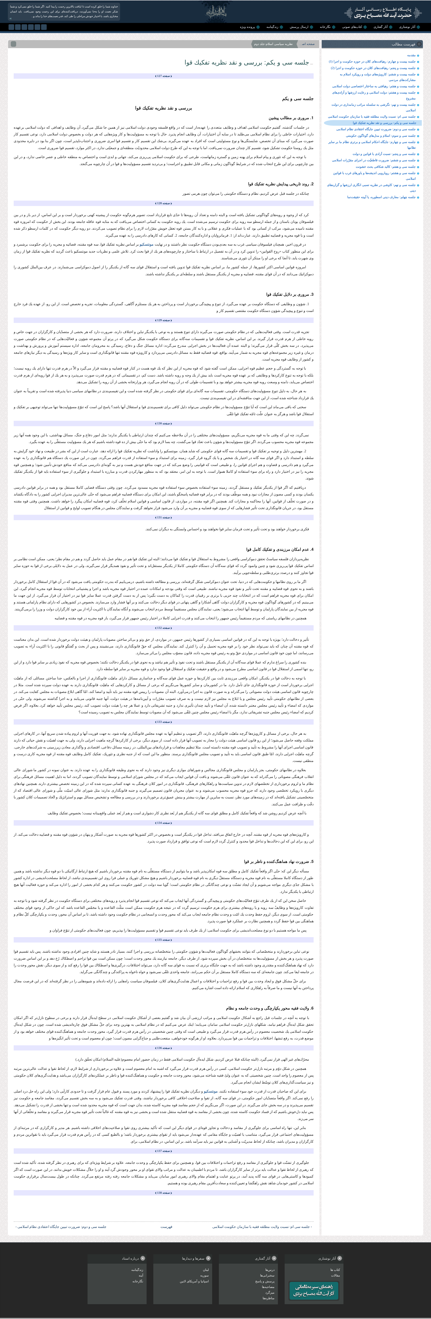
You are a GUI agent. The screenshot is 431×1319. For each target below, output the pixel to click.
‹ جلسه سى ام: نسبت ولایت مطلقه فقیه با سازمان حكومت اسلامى (262, 1227)
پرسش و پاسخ (265, 1281)
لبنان (206, 1270)
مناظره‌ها (269, 1298)
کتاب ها (335, 1270)
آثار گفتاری (381, 27)
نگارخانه (325, 27)
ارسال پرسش (299, 27)
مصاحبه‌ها (268, 1287)
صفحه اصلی (307, 44)
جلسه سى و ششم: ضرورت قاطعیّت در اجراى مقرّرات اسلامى (374, 160)
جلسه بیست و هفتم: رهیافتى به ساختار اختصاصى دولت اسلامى (374, 86)
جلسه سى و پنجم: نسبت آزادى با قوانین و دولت (384, 154)
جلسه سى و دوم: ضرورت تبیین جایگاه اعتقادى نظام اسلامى (376, 129)
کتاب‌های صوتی (352, 27)
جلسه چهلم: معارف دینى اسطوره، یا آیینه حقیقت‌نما (381, 197)
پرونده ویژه (247, 27)
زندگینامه (272, 27)
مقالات (335, 1275)
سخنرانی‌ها (267, 1275)
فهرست (167, 1227)
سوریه (204, 1275)
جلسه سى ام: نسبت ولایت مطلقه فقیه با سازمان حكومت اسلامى (372, 116)
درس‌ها (270, 1270)
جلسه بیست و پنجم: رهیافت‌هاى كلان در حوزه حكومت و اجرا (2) (373, 68)
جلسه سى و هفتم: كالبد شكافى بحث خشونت (386, 166)
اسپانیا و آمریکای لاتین (194, 1281)
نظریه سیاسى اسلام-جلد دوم (273, 44)
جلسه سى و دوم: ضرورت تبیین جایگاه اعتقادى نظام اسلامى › (60, 1227)
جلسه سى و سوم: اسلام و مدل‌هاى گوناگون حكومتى (381, 135)
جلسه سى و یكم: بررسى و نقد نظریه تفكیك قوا (384, 123)
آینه (141, 1275)
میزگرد (270, 1292)
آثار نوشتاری (407, 27)
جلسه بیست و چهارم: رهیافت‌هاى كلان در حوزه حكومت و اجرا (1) (372, 61)
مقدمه (411, 55)
